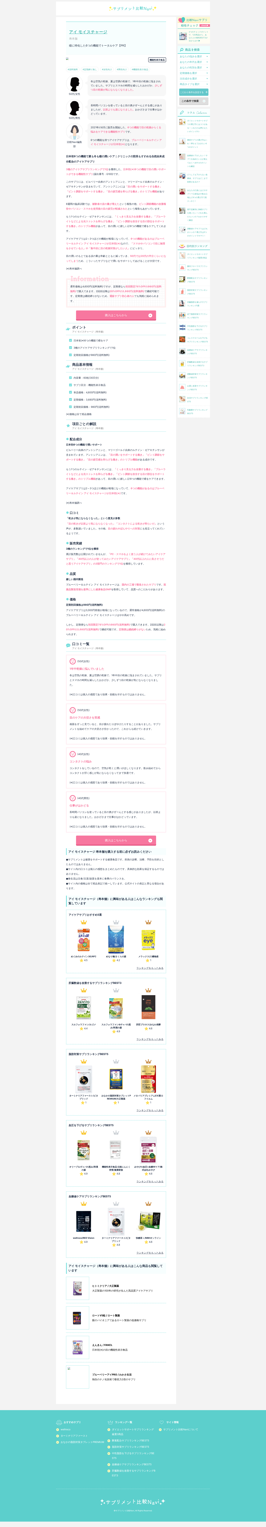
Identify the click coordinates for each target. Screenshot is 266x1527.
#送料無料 (73, 69)
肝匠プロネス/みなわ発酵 (148, 1024)
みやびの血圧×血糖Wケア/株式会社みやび (148, 1168)
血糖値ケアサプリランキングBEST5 (132, 1464)
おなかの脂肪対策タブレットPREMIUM (82, 1442)
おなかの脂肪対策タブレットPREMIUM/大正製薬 (116, 1097)
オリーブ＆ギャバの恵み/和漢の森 (83, 1168)
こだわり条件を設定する (192, 92)
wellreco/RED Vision (83, 1238)
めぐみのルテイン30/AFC (83, 956)
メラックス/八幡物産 (148, 956)
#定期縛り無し (90, 69)
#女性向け (107, 69)
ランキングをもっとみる (149, 968)
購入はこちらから (116, 315)
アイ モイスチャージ (88, 31)
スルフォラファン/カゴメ (83, 1024)
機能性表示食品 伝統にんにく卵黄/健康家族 (116, 1168)
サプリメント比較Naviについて (180, 1429)
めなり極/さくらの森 (116, 956)
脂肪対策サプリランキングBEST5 (130, 1446)
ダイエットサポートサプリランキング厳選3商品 (133, 1432)
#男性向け (122, 69)
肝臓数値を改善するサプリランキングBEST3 (133, 1473)
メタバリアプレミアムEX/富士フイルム (148, 1097)
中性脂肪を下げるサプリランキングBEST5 (133, 1456)
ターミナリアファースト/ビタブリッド (83, 1097)
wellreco (66, 1429)
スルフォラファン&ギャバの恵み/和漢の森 (116, 1026)
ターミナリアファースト (74, 1435)
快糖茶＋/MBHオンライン (148, 1238)
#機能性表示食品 (140, 69)
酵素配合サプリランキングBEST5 (130, 1440)
